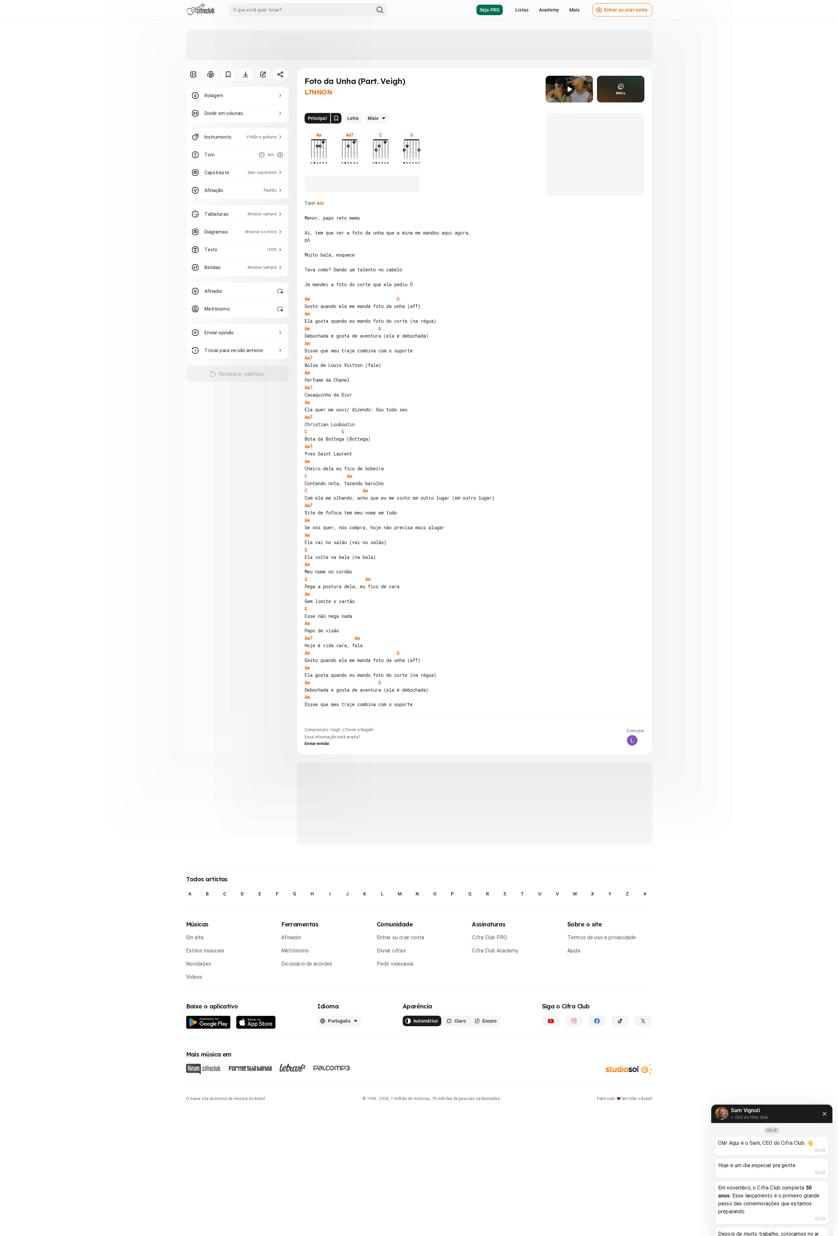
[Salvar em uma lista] (228, 74)
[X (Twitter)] (643, 1021)
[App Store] (256, 1022)
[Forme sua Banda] (250, 1067)
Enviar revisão (317, 743)
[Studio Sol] (629, 1069)
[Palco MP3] (331, 1068)
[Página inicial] (200, 10)
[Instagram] (574, 1021)
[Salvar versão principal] (336, 118)
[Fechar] (824, 1114)
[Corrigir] (263, 74)
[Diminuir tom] (262, 155)
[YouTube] (551, 1021)
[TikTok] (620, 1021)
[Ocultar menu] (193, 74)
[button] (569, 89)
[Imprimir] (210, 74)
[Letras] (293, 1068)
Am (320, 203)
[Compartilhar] (280, 74)
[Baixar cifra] (245, 74)
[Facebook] (597, 1021)
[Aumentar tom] (280, 155)
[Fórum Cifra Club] (203, 1069)
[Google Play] (208, 1022)
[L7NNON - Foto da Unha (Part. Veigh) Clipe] (569, 89)
